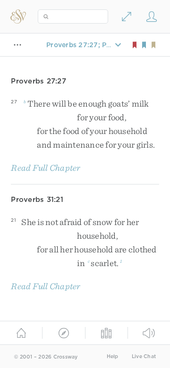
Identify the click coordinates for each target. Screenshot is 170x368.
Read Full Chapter (45, 167)
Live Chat (144, 356)
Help (113, 356)
